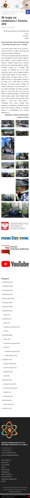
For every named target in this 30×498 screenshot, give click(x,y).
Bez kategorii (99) (8, 298)
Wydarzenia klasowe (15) (12, 343)
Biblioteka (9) (8, 372)
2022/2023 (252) (7, 282)
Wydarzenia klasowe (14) (12, 327)
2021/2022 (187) (7, 302)
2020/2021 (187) (7, 306)
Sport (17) (7, 323)
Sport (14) (7, 315)
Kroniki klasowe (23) (10, 388)
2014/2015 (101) (7, 400)
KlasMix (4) (7, 392)
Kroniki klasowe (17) (10, 367)
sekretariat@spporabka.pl (9, 455)
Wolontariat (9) (9, 404)
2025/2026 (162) (7, 294)
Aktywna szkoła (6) (10, 363)
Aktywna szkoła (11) (10, 384)
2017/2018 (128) (7, 335)
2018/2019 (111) (7, 319)
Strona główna (5, 11)
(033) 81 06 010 (11, 453)
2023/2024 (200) (7, 286)
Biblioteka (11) (8, 396)
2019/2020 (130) (7, 311)
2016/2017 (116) (7, 359)
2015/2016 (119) (7, 380)
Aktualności (14, 11)
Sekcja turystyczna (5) (12, 351)
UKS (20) (7, 376)
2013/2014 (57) (7, 408)
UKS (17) (6, 347)
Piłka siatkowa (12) (11, 355)
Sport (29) (7, 339)
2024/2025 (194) (7, 290)
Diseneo (23, 489)
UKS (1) (6, 331)
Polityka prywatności (15, 491)
